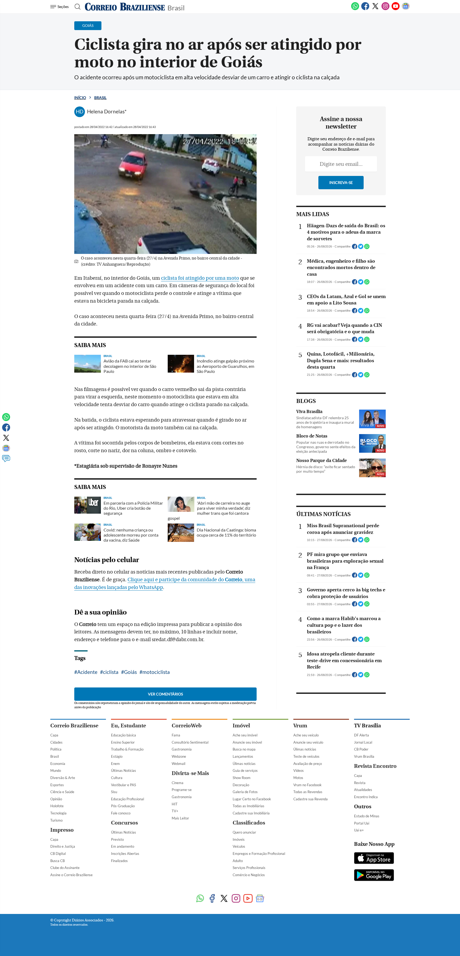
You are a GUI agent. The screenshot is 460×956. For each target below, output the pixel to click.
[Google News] (406, 9)
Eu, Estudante (128, 726)
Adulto (238, 861)
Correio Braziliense (74, 726)
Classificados (249, 823)
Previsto (117, 839)
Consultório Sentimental (190, 742)
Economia (57, 763)
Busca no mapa (244, 749)
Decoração (241, 785)
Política (55, 749)
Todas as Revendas (307, 792)
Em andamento (122, 846)
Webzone (179, 756)
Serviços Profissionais (249, 868)
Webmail (178, 763)
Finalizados (119, 861)
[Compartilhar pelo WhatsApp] (366, 248)
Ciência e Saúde (62, 792)
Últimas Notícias (123, 770)
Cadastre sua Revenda (310, 799)
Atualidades (363, 790)
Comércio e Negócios (249, 875)
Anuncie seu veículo (308, 742)
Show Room (241, 778)
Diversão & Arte (62, 778)
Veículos (239, 846)
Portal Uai (361, 823)
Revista (359, 783)
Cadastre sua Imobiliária (251, 813)
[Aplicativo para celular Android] (374, 875)
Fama (176, 735)
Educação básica (123, 735)
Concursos (124, 823)
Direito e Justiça (62, 846)
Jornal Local (363, 742)
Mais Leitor (180, 818)
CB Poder (361, 749)
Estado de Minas (366, 816)
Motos (298, 778)
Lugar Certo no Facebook (252, 799)
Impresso (62, 830)
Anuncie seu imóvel (247, 742)
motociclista (156, 672)
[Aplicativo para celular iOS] (374, 858)
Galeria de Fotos (245, 792)
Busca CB (57, 861)
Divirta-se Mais (190, 773)
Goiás (130, 672)
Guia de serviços (245, 770)
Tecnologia (58, 813)
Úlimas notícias (244, 763)
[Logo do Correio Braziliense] (125, 6)
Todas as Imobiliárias (248, 806)
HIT (175, 804)
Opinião (56, 799)
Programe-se (182, 790)
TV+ (175, 811)
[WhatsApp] (355, 9)
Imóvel (241, 726)
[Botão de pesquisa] (76, 6)
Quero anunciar (244, 832)
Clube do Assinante (65, 868)
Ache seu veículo (306, 735)
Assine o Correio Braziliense (71, 875)
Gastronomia (182, 749)
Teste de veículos (306, 756)
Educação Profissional (127, 799)
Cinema (177, 783)
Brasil (176, 7)
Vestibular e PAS (123, 785)
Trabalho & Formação (127, 749)
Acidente (87, 672)
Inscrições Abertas (125, 853)
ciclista (110, 672)
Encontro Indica (366, 797)
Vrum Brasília (364, 756)
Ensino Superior (123, 742)
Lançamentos (243, 756)
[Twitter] (375, 9)
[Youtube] (396, 9)
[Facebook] (365, 9)
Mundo (55, 770)
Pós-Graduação (123, 806)
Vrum (300, 726)
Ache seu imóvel (245, 735)
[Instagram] (385, 9)
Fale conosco (120, 813)
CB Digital (58, 853)
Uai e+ (359, 830)
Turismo (56, 820)
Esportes (57, 785)
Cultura (116, 778)
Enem (115, 763)
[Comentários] (6, 461)
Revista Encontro (375, 766)
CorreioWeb (187, 726)
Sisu (114, 792)
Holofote (57, 806)
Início (80, 97)
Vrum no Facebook (307, 785)
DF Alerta (361, 735)
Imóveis (239, 839)
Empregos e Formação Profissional (259, 853)
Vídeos (298, 770)
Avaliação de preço (307, 763)
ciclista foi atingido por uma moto (200, 278)
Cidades (56, 742)
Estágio (116, 756)
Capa (54, 735)
